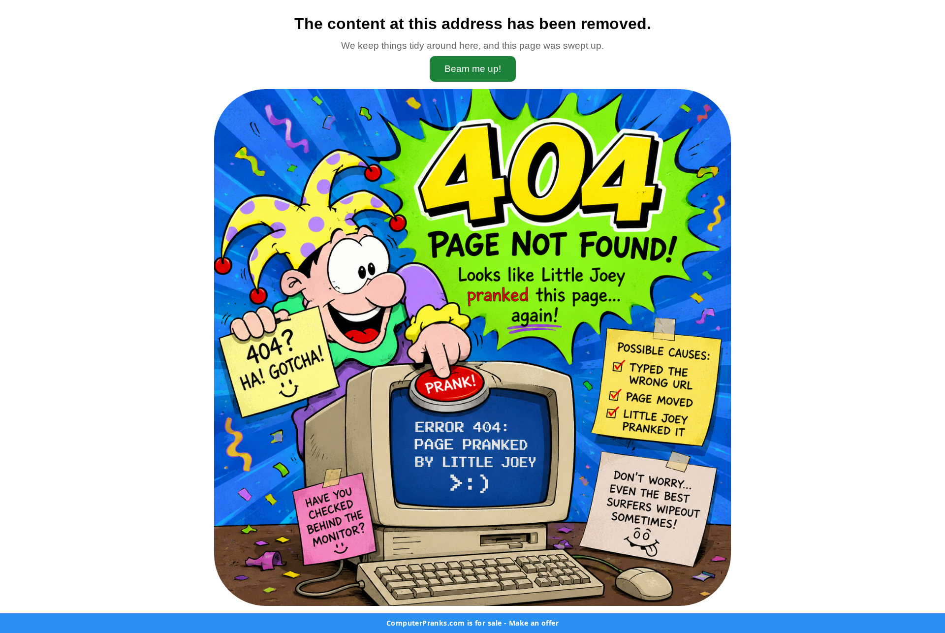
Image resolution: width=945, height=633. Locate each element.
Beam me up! (472, 68)
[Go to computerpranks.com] (472, 347)
